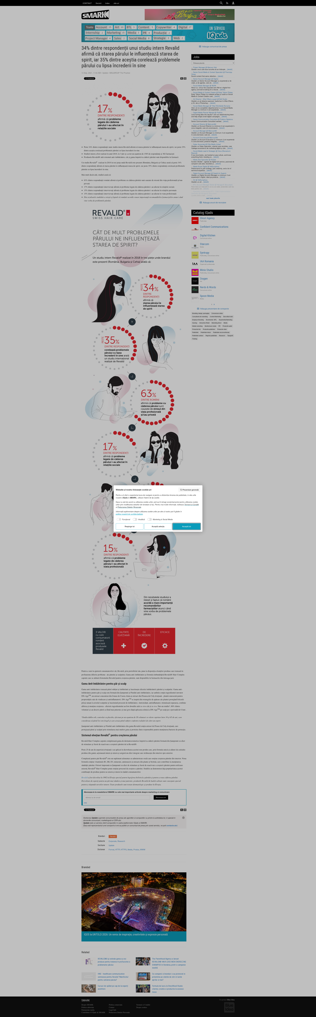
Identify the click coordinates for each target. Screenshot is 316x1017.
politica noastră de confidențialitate (129, 514)
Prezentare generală (191, 490)
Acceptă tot (186, 526)
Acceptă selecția (158, 526)
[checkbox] (123, 519)
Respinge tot (130, 526)
